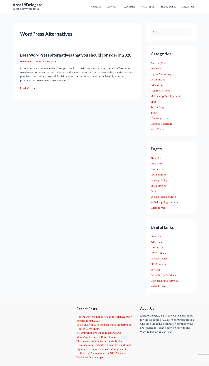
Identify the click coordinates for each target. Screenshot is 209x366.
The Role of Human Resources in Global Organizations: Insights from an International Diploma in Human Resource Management (104, 345)
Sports (155, 101)
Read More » (27, 88)
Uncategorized (160, 118)
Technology (157, 107)
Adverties (129, 6)
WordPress (26, 61)
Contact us (187, 6)
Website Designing (161, 123)
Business (156, 68)
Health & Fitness (160, 90)
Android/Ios (158, 63)
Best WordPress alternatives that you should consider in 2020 (75, 55)
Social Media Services (163, 196)
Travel (154, 112)
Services (111, 6)
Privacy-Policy (167, 6)
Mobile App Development (165, 96)
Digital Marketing (161, 74)
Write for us (147, 6)
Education (157, 85)
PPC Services (158, 174)
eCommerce (158, 79)
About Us (96, 6)
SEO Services (158, 185)
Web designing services (164, 202)
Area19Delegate (27, 4)
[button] (117, 6)
